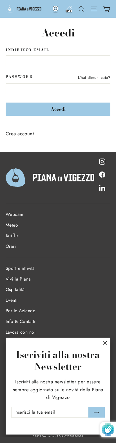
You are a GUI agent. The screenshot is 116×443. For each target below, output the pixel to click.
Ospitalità (15, 289)
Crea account (20, 133)
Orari (11, 246)
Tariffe (12, 235)
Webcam (14, 214)
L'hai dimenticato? (94, 77)
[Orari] (69, 9)
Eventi (12, 300)
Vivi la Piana (18, 279)
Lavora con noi (20, 332)
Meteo (12, 225)
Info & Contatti (20, 321)
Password (19, 77)
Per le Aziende (20, 310)
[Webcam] (55, 9)
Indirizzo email (27, 50)
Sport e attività (20, 268)
